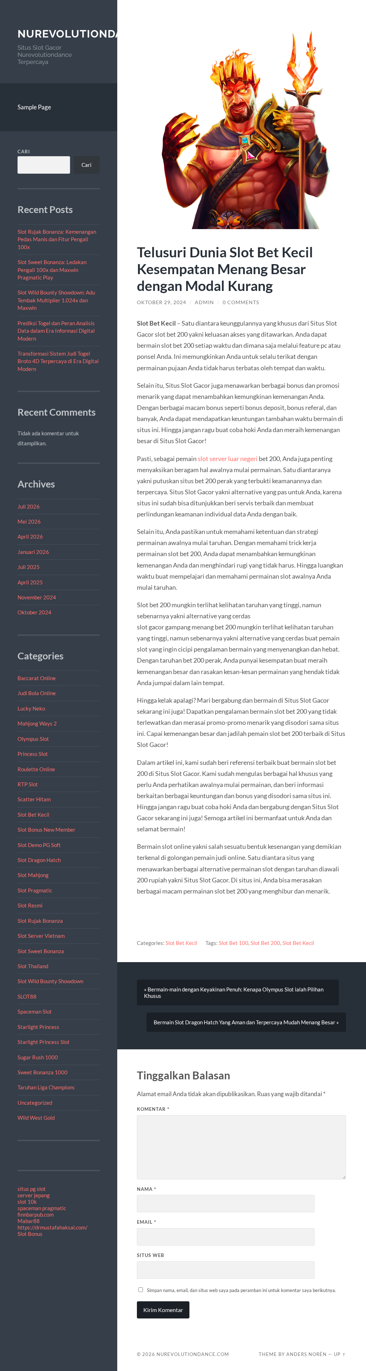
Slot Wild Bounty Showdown (50, 981)
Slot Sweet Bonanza (41, 951)
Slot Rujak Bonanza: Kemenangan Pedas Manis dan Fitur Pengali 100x (57, 239)
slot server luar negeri (228, 458)
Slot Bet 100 (233, 943)
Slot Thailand (33, 966)
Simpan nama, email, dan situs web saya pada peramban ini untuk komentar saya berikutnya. (241, 1290)
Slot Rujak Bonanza (40, 920)
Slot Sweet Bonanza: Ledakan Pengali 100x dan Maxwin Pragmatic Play (52, 270)
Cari (24, 151)
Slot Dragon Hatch (39, 860)
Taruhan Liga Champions (46, 1087)
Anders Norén (306, 1354)
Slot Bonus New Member (46, 829)
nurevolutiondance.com (96, 34)
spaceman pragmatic (42, 1208)
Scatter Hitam (34, 799)
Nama (146, 1189)
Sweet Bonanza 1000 (43, 1072)
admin (204, 302)
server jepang (34, 1195)
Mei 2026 (29, 521)
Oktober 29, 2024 (161, 302)
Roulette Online (36, 769)
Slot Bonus (30, 1234)
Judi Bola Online (37, 693)
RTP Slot (28, 784)
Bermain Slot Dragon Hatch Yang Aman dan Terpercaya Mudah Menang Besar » (246, 1022)
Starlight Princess (38, 1027)
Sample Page (34, 107)
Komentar (153, 1109)
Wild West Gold (36, 1117)
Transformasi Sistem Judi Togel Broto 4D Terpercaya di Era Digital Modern (58, 361)
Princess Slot (33, 754)
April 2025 (30, 582)
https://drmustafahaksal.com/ (53, 1227)
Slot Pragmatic (35, 890)
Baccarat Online (37, 678)
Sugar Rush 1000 (38, 1057)
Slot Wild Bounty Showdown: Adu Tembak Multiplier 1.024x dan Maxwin (56, 300)
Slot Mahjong (33, 875)
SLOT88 (27, 996)
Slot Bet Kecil (33, 814)
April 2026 (30, 536)
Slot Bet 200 (265, 943)
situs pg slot (32, 1189)
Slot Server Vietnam (41, 935)
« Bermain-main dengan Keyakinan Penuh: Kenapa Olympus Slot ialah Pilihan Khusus (233, 992)
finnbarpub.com (36, 1214)
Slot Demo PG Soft (39, 845)
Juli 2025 (29, 567)
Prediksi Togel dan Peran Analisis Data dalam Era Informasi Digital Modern (56, 331)
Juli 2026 (29, 506)
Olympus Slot (33, 739)
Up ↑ (340, 1354)
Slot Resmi (30, 905)
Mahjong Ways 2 (37, 723)
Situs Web (150, 1255)
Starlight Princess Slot (44, 1042)
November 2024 (37, 597)
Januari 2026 (33, 552)
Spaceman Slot (35, 1011)
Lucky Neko (31, 708)
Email (146, 1222)
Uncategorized (35, 1102)
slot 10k (27, 1201)
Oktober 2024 (34, 612)
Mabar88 (29, 1221)
